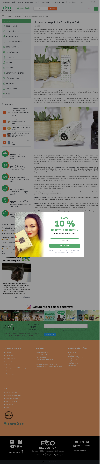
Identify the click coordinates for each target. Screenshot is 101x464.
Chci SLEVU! (64, 246)
